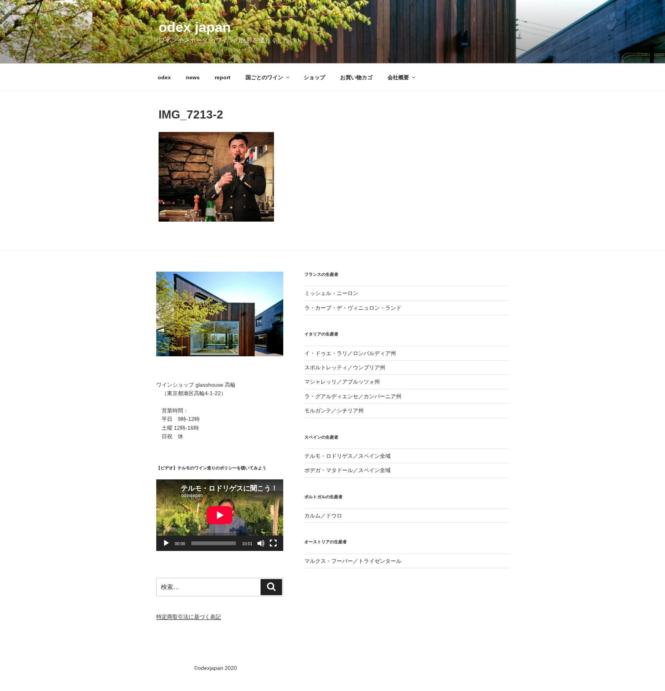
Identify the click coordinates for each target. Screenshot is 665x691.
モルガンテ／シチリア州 (334, 410)
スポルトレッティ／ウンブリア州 (344, 367)
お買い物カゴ (356, 77)
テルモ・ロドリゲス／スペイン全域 (347, 456)
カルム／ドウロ (323, 515)
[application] (219, 515)
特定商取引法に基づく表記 (188, 617)
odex (164, 77)
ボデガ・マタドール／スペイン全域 (347, 470)
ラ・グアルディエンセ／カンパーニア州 (352, 396)
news (193, 77)
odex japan (195, 27)
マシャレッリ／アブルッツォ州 (342, 382)
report (223, 77)
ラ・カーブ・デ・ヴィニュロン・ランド (352, 308)
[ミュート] (261, 543)
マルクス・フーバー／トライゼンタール (352, 561)
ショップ (314, 77)
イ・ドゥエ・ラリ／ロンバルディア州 (350, 353)
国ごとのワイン (264, 77)
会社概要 (398, 77)
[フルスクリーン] (273, 543)
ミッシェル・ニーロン (331, 293)
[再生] (166, 543)
